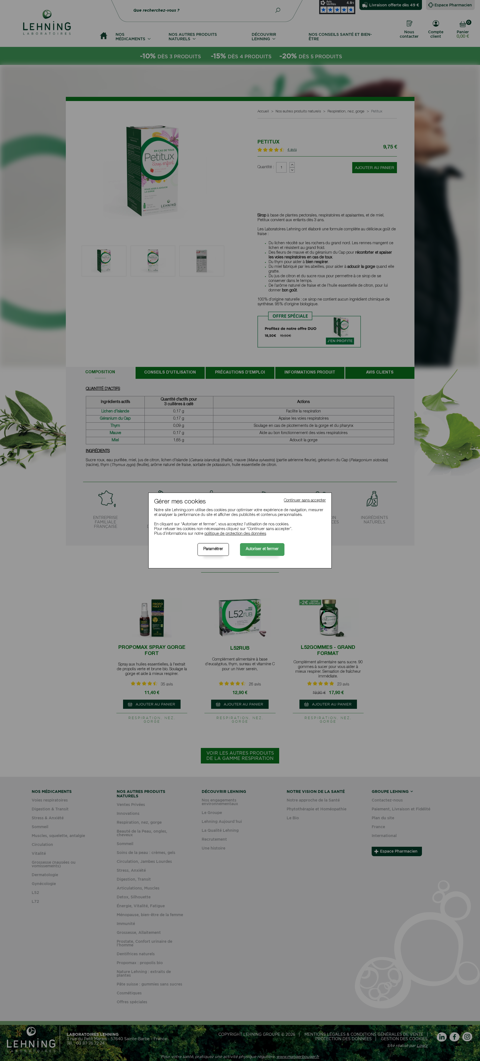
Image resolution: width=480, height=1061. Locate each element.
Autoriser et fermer (262, 549)
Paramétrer (213, 549)
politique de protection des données (235, 534)
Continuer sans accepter (305, 501)
